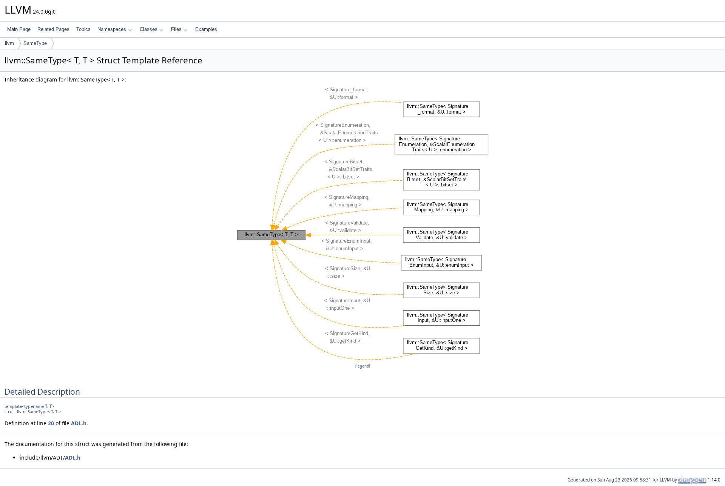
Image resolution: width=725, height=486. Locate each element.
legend (362, 366)
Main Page (19, 29)
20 (51, 423)
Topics (83, 29)
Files (176, 29)
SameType (35, 43)
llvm (9, 43)
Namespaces (111, 29)
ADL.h (78, 423)
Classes (148, 29)
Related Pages (53, 29)
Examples (206, 29)
